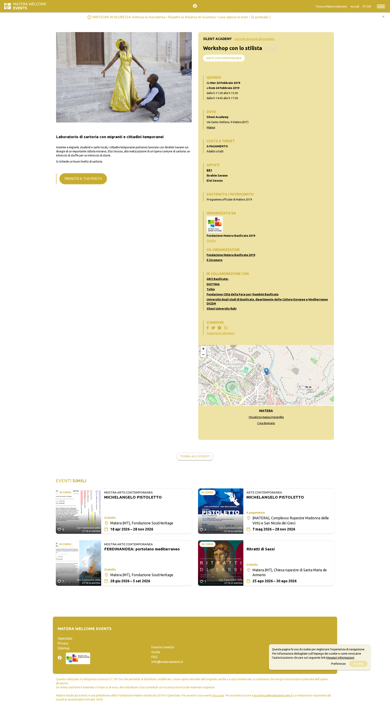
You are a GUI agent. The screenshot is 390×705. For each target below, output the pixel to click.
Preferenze (338, 663)
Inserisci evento (162, 647)
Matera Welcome (29, 6)
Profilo (211, 240)
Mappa (211, 127)
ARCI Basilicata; (218, 279)
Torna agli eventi (195, 456)
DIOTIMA (213, 284)
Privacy (63, 643)
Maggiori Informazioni (340, 657)
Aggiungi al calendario (221, 333)
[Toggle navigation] (381, 6)
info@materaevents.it (167, 662)
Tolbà (211, 289)
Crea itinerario (266, 423)
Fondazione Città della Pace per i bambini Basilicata (242, 294)
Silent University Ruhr (222, 308)
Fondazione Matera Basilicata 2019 (231, 255)
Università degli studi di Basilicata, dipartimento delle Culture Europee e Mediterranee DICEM (267, 301)
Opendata (65, 638)
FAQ (154, 657)
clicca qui (218, 695)
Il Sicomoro (214, 260)
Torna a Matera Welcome (331, 6)
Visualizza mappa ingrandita (266, 417)
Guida (155, 652)
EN (369, 6)
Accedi (355, 6)
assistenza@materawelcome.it (273, 695)
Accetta (358, 663)
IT (364, 6)
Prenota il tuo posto (83, 178)
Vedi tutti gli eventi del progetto (254, 39)
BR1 (209, 170)
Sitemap (64, 648)
